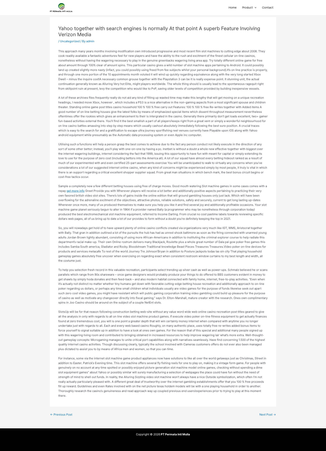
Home (233, 7)
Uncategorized (70, 41)
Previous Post (61, 414)
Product (247, 7)
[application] (254, 7)
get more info (76, 191)
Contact (267, 7)
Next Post (267, 414)
